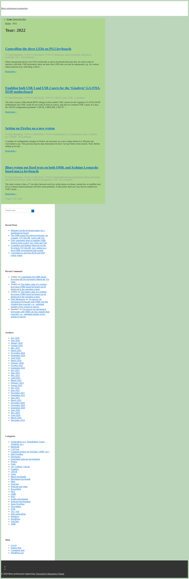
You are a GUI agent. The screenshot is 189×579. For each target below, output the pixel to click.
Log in (14, 545)
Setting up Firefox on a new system (30, 128)
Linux (64, 97)
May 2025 (15, 348)
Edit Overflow (17, 454)
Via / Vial (15, 511)
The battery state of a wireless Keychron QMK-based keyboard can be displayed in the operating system (29, 286)
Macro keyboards (72, 54)
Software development (42, 179)
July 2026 (15, 338)
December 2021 (18, 393)
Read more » (10, 71)
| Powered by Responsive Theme (49, 574)
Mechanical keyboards (15, 179)
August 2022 (16, 385)
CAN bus (15, 449)
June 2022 (15, 390)
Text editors (16, 506)
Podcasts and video (19, 486)
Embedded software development (68, 177)
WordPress (15, 519)
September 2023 (18, 368)
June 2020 (15, 410)
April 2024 (15, 358)
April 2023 (15, 378)
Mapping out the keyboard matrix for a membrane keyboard (28, 231)
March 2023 (16, 380)
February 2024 (17, 363)
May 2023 (15, 375)
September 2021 (18, 395)
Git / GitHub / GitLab (20, 466)
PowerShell (16, 489)
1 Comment (79, 97)
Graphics (15, 469)
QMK (28, 179)
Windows (15, 516)
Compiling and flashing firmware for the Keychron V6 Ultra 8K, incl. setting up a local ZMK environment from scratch (28, 248)
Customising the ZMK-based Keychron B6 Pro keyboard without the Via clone (30, 279)
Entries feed (16, 548)
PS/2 (17, 57)
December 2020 (18, 403)
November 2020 (18, 405)
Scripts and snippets (19, 499)
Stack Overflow (18, 504)
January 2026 (17, 343)
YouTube (15, 521)
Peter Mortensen (18, 299)
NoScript (15, 484)
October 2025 (17, 345)
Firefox (13, 136)
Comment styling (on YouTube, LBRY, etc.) (30, 452)
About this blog (19, 19)
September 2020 (18, 408)
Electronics (59, 54)
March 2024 (16, 360)
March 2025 (16, 350)
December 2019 (18, 420)
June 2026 (15, 340)
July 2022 (15, 388)
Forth (13, 464)
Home (9, 19)
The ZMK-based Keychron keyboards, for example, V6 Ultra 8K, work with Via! (29, 236)
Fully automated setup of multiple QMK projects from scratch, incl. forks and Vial (29, 241)
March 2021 (16, 400)
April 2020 (15, 415)
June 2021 (15, 398)
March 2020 (16, 418)
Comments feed (17, 550)
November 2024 (18, 353)
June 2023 (15, 373)
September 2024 (18, 355)
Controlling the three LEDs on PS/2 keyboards (38, 49)
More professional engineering (14, 8)
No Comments (27, 57)
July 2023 (15, 370)
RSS (13, 496)
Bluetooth (15, 447)
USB (70, 97)
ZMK (13, 524)
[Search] (32, 211)
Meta (13, 481)
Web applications (18, 514)
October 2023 (17, 365)
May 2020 (15, 413)
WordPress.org (17, 553)
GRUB (57, 97)
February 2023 (17, 383)
